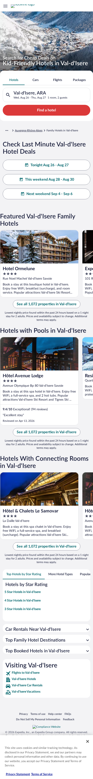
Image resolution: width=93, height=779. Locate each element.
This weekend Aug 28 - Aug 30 (49, 179)
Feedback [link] (68, 719)
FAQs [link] (68, 713)
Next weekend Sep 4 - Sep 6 (49, 194)
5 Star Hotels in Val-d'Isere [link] (23, 592)
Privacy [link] (23, 713)
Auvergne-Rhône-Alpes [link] (28, 130)
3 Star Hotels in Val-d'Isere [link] (23, 609)
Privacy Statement (18, 774)
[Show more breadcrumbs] (7, 130)
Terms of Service (42, 774)
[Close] (88, 741)
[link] (46, 673)
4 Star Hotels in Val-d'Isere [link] (23, 600)
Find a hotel (46, 110)
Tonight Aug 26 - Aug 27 (49, 165)
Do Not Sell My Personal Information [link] (38, 719)
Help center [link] (55, 713)
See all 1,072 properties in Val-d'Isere (47, 304)
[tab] (14, 80)
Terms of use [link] (37, 713)
